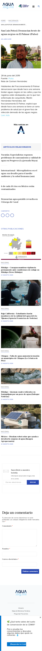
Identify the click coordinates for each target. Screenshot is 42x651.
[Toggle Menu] (33, 6)
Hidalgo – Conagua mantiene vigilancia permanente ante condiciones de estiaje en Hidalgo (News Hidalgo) (20, 269)
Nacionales (13, 20)
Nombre (6, 549)
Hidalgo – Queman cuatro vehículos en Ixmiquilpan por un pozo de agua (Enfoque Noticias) (20, 394)
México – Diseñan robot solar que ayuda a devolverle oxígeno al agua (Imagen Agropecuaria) (19, 438)
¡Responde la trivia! (18, 644)
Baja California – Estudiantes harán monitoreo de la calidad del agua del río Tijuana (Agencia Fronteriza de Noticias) (19, 315)
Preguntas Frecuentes (21, 614)
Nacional (5, 262)
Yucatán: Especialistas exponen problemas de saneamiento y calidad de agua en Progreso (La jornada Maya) (21, 158)
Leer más (5, 115)
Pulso (11, 78)
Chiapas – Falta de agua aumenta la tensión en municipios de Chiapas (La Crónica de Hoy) (20, 358)
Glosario (21, 608)
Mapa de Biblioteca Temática (21, 611)
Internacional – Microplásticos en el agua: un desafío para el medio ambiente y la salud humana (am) (19, 173)
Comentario (7, 526)
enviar (33, 482)
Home (3, 20)
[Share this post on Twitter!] (7, 215)
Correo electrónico (10, 559)
